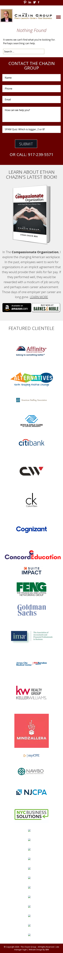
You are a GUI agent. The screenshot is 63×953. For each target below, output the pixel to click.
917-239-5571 (40, 154)
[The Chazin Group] (31, 15)
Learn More (39, 297)
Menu (54, 17)
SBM (47, 949)
